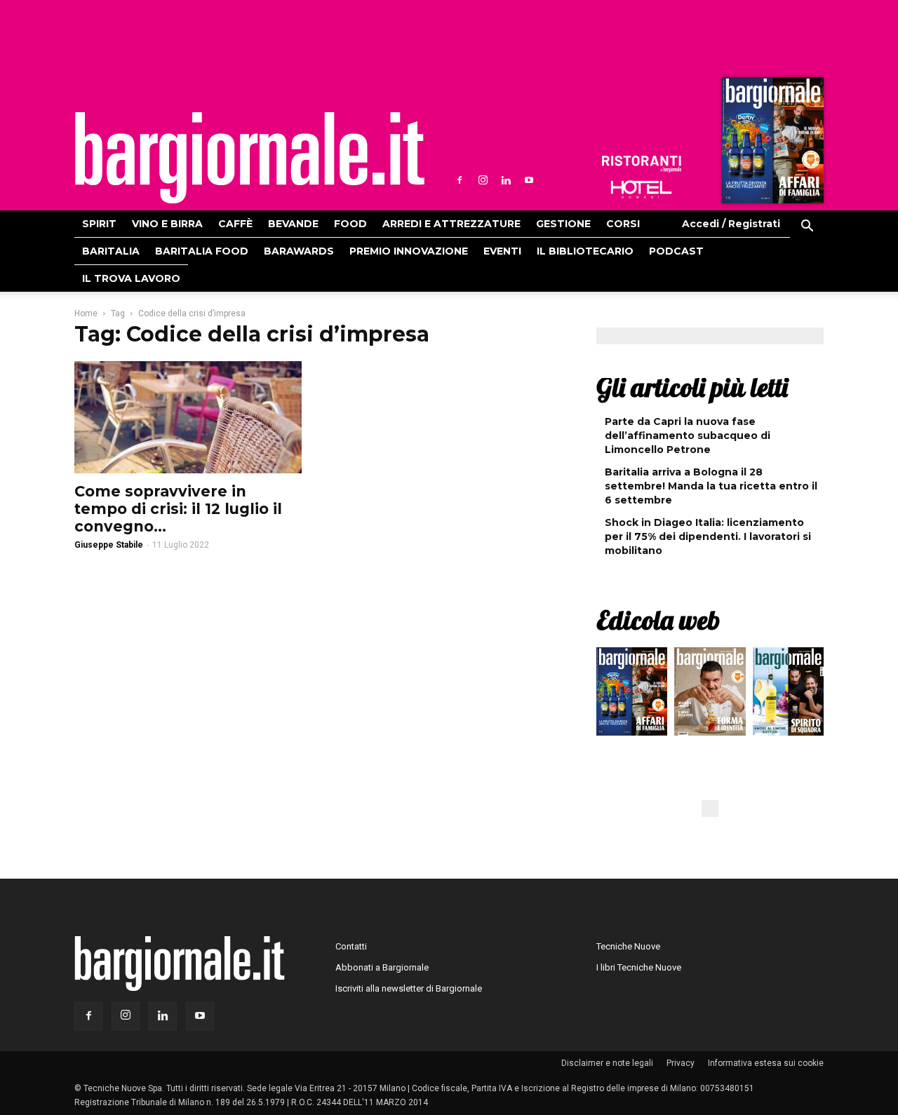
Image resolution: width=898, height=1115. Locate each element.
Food (350, 223)
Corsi (623, 223)
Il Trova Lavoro (131, 278)
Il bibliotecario (585, 251)
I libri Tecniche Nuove (638, 967)
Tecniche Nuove (628, 946)
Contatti (351, 946)
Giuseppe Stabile (108, 545)
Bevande (293, 223)
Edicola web (658, 620)
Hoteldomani (641, 189)
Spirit (99, 223)
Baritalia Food (201, 251)
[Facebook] (459, 180)
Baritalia (111, 251)
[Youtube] (529, 180)
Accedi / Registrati (731, 223)
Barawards (299, 251)
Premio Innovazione (408, 251)
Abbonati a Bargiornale (382, 967)
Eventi (502, 251)
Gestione (563, 223)
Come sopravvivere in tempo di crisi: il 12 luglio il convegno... (178, 508)
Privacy (680, 1063)
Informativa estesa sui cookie (766, 1063)
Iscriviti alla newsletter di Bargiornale (408, 988)
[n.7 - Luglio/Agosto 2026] (771, 143)
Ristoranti (641, 164)
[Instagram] (482, 180)
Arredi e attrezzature (451, 223)
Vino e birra (167, 223)
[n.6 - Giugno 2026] (709, 695)
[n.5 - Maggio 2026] (788, 695)
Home (86, 313)
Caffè (235, 223)
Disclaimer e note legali (607, 1063)
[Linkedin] (505, 180)
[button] (807, 228)
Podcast (676, 251)
